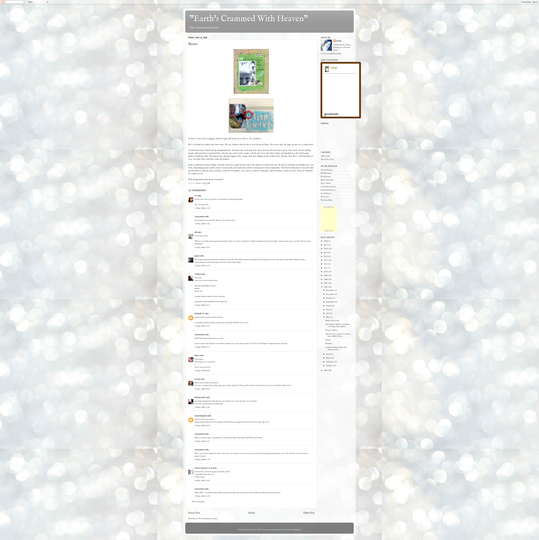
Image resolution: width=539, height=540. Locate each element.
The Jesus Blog (326, 200)
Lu (196, 195)
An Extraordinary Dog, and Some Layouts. (336, 348)
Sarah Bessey (326, 193)
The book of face (327, 159)
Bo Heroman (326, 176)
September (330, 301)
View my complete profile (331, 53)
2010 (326, 271)
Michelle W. (199, 313)
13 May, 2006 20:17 (202, 347)
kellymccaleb (200, 397)
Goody (197, 379)
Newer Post (194, 512)
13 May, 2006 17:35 (202, 326)
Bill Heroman (326, 173)
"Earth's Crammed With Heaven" (248, 19)
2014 (326, 256)
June (328, 313)
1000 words (325, 156)
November (330, 294)
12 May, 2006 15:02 (202, 223)
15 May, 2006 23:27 (202, 441)
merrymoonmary (277, 529)
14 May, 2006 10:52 (202, 389)
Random (329, 343)
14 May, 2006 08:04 (202, 370)
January (329, 365)
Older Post (308, 512)
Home (251, 512)
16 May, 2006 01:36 (202, 459)
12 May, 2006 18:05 (202, 247)
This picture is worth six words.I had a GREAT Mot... (338, 335)
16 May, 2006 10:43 (202, 480)
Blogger (297, 529)
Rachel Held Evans (328, 190)
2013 (326, 260)
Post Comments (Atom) (208, 518)
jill (196, 232)
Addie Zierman (327, 170)
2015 (326, 252)
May (328, 317)
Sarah (338, 41)
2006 (326, 287)
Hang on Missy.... (332, 330)
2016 (326, 248)
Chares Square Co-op (204, 468)
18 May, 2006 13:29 (202, 496)
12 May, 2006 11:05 (202, 208)
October (329, 298)
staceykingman (201, 415)
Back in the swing (332, 320)
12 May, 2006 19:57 (202, 265)
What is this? (329, 231)
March (329, 357)
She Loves (325, 196)
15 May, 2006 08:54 (202, 425)
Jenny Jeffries (326, 183)
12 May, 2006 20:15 (202, 305)
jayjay (197, 255)
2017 (326, 245)
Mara (197, 355)
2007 (326, 283)
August (329, 305)
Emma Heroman (327, 179)
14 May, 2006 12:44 (202, 407)
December (330, 290)
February (330, 361)
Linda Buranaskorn (328, 186)
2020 (326, 241)
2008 (326, 279)
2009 (326, 275)
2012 (326, 264)
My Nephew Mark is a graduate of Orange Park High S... (338, 325)
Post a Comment (198, 501)
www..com (329, 207)
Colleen (198, 274)
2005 (326, 370)
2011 (326, 267)
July (328, 309)
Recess (328, 339)
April (328, 354)
